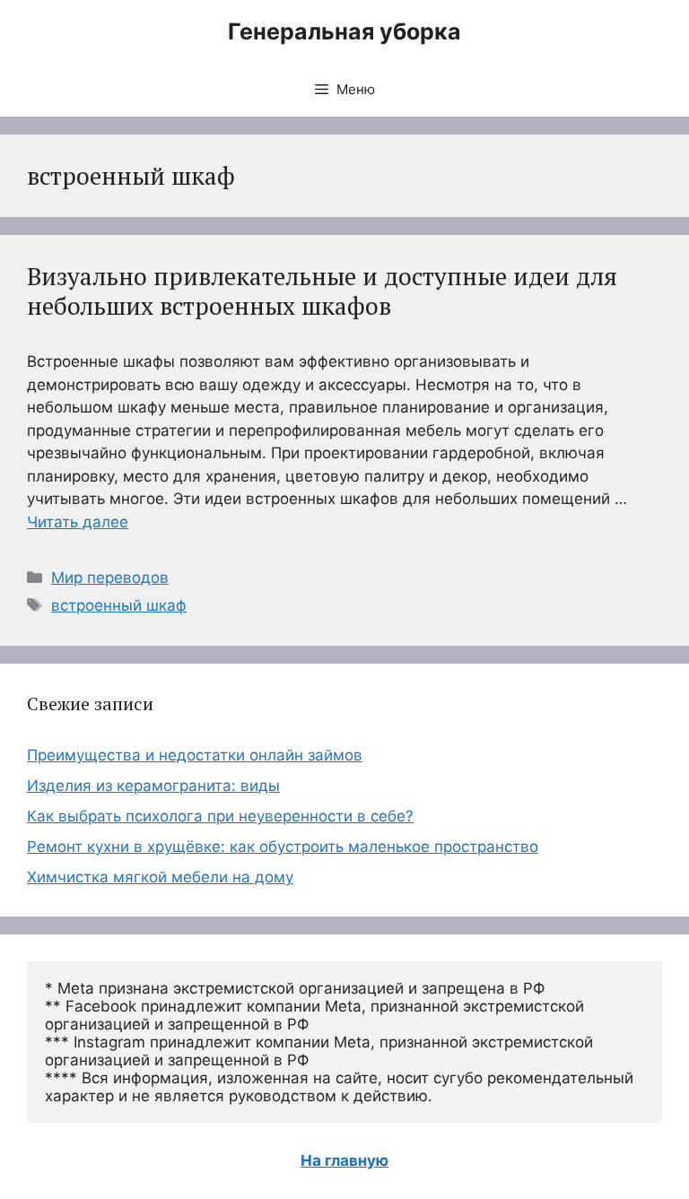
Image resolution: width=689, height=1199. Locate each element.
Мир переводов (110, 577)
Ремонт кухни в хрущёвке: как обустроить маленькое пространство (282, 847)
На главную (344, 1160)
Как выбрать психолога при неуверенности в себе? (220, 816)
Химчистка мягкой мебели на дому (160, 877)
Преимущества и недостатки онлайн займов (194, 755)
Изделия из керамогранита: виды (153, 786)
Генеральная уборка (344, 31)
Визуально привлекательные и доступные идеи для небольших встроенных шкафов (322, 290)
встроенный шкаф (119, 605)
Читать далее (77, 522)
